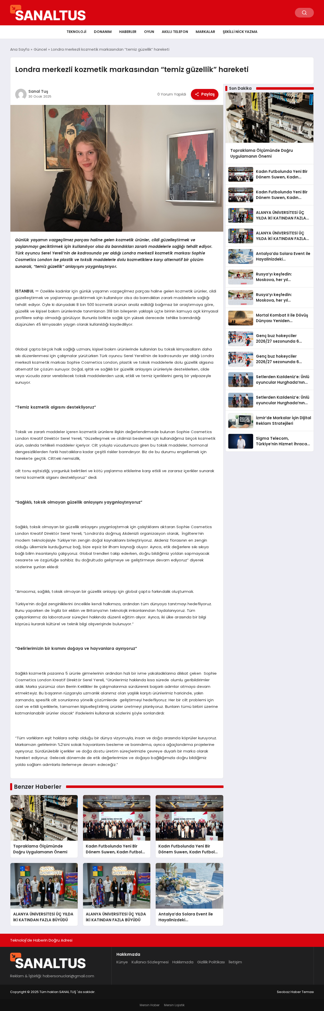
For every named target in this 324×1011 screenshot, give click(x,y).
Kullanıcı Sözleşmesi (150, 962)
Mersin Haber (149, 1005)
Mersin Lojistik (174, 1005)
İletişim (235, 962)
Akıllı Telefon (175, 31)
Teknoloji (76, 31)
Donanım (103, 31)
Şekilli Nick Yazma (240, 31)
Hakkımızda (182, 962)
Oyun (149, 31)
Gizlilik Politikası (211, 962)
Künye (122, 962)
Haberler (127, 31)
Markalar (205, 31)
